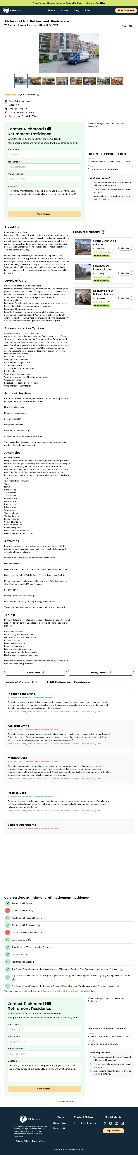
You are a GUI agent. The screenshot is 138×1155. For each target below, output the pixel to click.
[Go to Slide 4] (62, 81)
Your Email (14, 161)
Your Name (14, 149)
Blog (55, 1128)
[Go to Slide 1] (21, 81)
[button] (69, 53)
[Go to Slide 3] (48, 81)
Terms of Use (38, 1141)
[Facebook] (104, 1124)
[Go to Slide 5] (76, 81)
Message (13, 186)
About (64, 1123)
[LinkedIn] (122, 1124)
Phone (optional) (16, 174)
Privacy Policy (23, 1141)
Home (56, 1123)
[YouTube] (116, 1124)
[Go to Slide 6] (89, 81)
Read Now (101, 3)
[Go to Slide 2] (34, 81)
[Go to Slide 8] (117, 81)
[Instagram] (110, 1124)
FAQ (63, 1128)
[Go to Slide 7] (103, 81)
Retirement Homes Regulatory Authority (60, 991)
